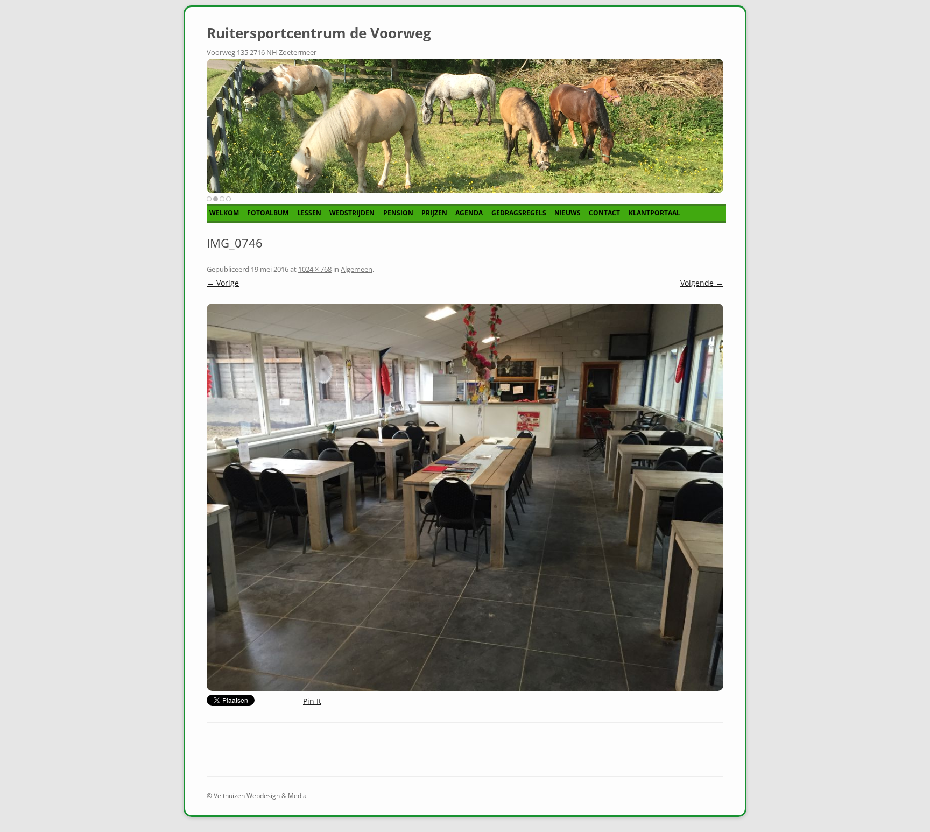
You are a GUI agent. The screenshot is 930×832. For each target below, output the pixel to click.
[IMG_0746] (465, 497)
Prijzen (434, 212)
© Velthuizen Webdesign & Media (257, 795)
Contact (604, 212)
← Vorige (223, 283)
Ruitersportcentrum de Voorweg (319, 33)
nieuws (567, 212)
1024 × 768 (315, 269)
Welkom (224, 212)
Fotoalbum (267, 212)
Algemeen (356, 269)
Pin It (312, 701)
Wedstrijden (352, 212)
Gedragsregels (518, 212)
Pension (398, 212)
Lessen (309, 212)
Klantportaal (654, 212)
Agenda (469, 212)
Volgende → (701, 283)
